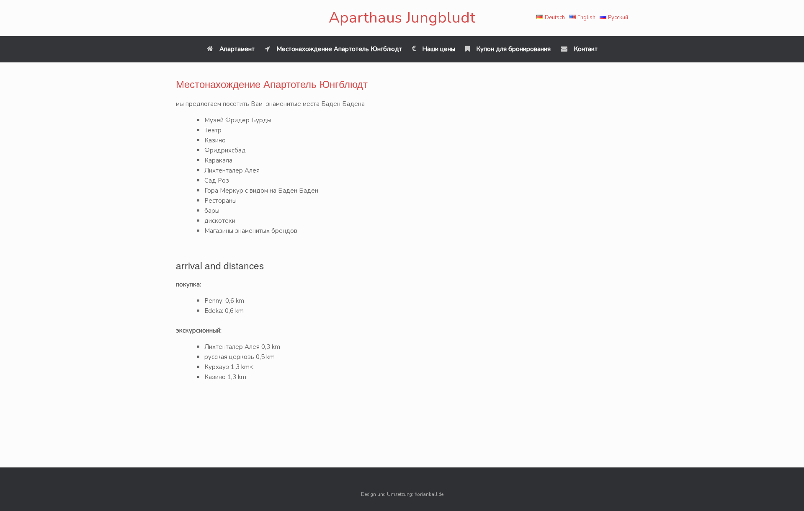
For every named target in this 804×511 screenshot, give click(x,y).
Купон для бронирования (513, 49)
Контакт (586, 49)
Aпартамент (237, 49)
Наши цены (438, 49)
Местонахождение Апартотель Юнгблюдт (339, 49)
